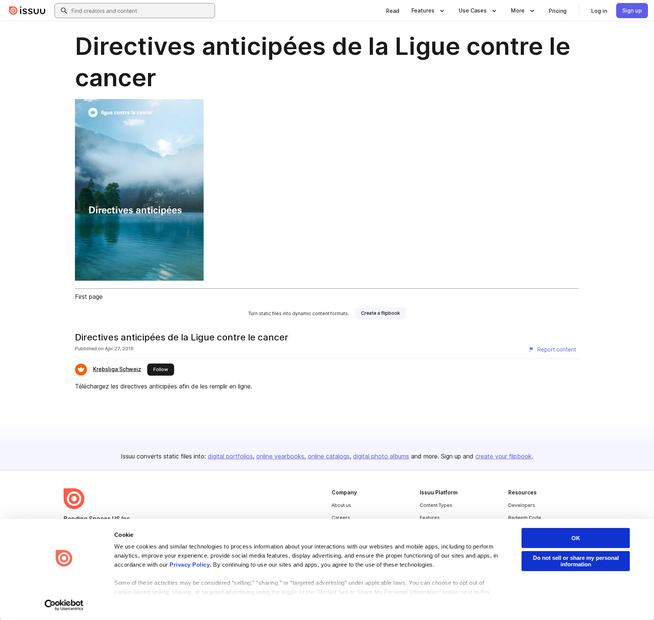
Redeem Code (524, 518)
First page (89, 296)
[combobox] (142, 10)
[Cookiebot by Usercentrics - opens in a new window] (64, 605)
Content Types (436, 505)
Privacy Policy (190, 564)
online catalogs (329, 456)
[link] (392, 10)
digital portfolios (230, 456)
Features (430, 518)
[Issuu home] (27, 10)
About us (341, 505)
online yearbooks (280, 456)
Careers (341, 518)
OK (575, 538)
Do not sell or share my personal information (576, 561)
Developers (521, 505)
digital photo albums (381, 456)
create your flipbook (503, 456)
